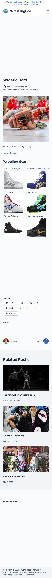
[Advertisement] (26, 43)
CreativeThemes (10, 572)
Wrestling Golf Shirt (36, 2)
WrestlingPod (20, 11)
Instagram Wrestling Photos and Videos (20, 90)
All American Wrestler (14, 476)
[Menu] (48, 11)
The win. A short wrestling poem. (19, 395)
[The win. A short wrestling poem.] (26, 378)
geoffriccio (12, 153)
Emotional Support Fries (24, 4)
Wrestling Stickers (15, 2)
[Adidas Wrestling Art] (26, 419)
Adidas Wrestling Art (13, 435)
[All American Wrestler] (26, 459)
